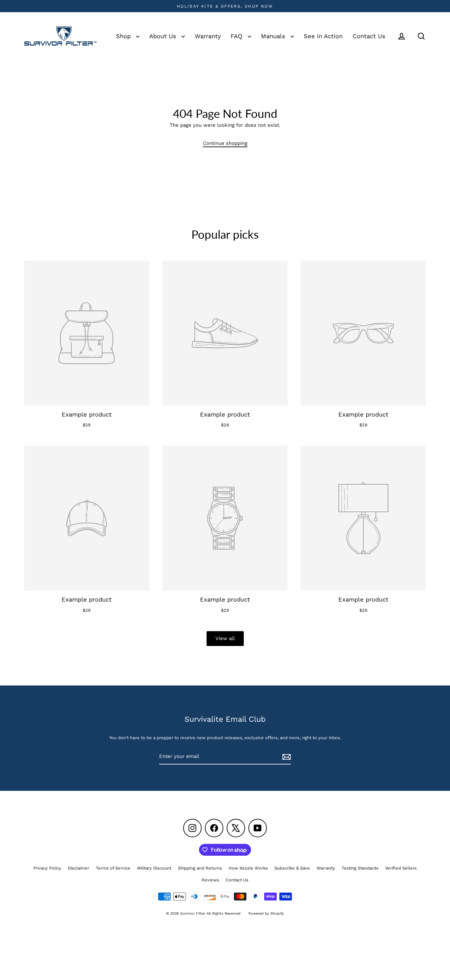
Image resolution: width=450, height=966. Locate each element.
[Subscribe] (285, 757)
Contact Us (368, 36)
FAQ (237, 36)
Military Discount (154, 868)
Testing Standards (360, 868)
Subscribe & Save (292, 868)
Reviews (210, 879)
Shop (124, 36)
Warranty (208, 36)
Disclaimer (78, 868)
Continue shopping (225, 143)
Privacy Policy (47, 868)
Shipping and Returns (200, 868)
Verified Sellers (401, 868)
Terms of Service (113, 868)
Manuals (274, 36)
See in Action (323, 36)
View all (225, 638)
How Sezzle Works (248, 868)
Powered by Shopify (266, 913)
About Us (163, 36)
